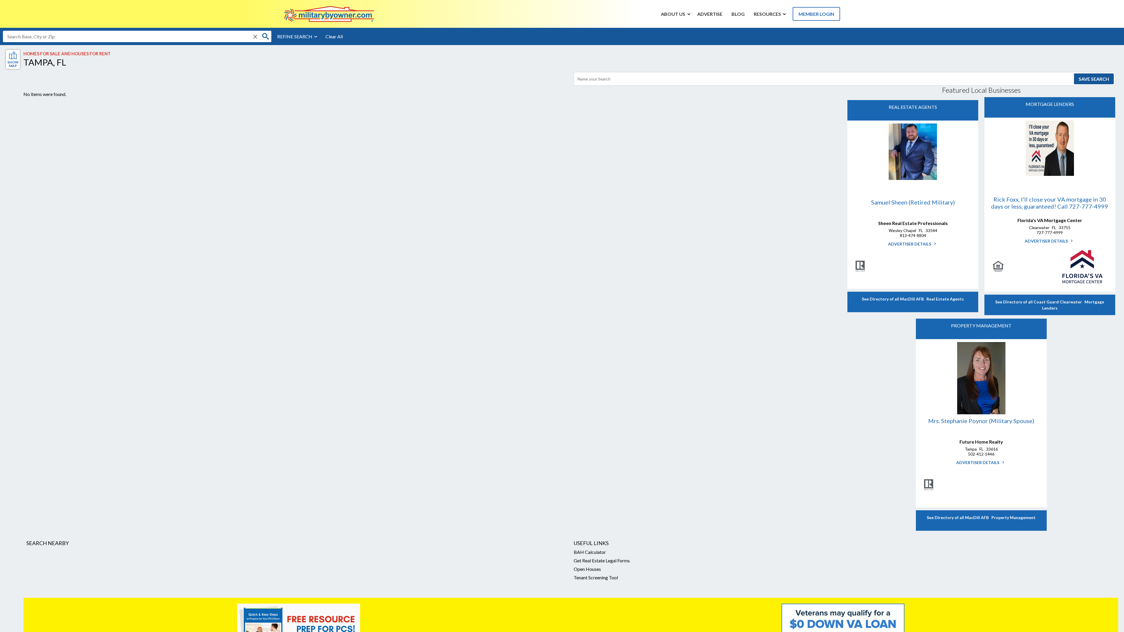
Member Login (816, 14)
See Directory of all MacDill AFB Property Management (981, 517)
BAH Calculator (590, 552)
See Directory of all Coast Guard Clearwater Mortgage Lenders (1049, 304)
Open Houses (587, 569)
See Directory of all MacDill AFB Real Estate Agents (913, 298)
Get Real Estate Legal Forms (602, 560)
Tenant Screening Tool (596, 577)
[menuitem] (673, 14)
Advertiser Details (910, 243)
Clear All (334, 36)
